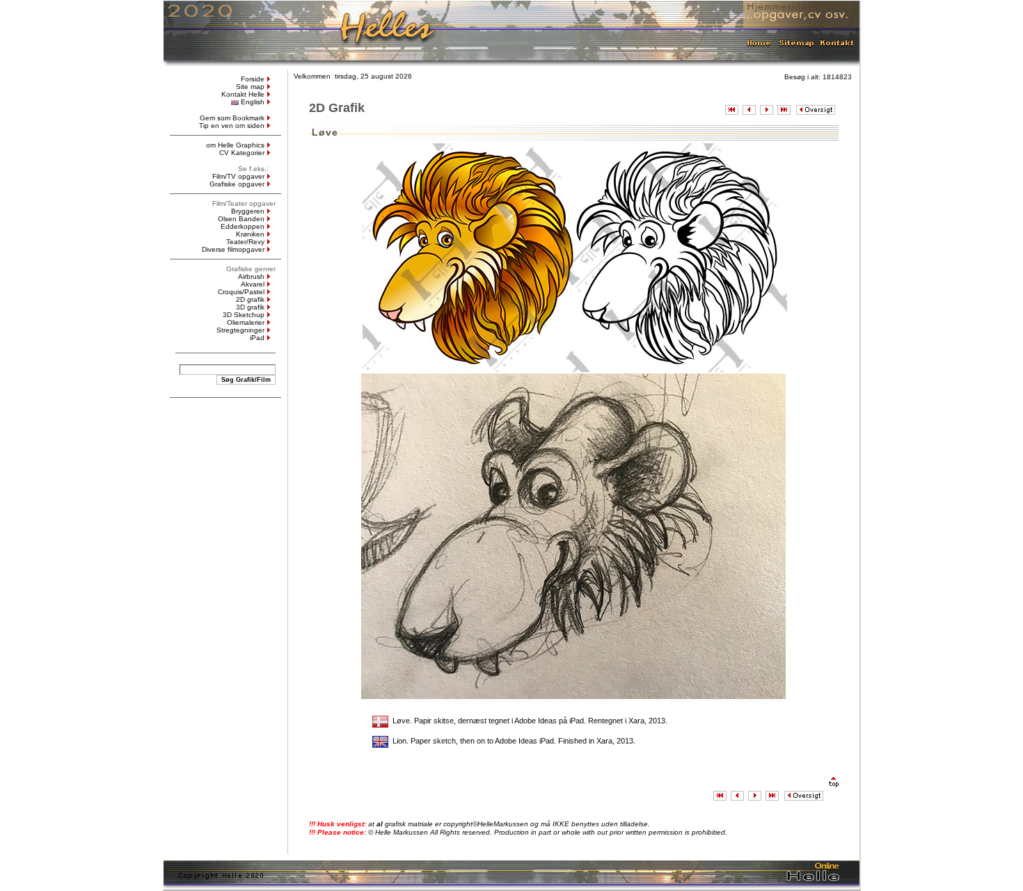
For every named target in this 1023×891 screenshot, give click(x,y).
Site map (250, 86)
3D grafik (250, 307)
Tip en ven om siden (231, 125)
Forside (252, 79)
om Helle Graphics (235, 145)
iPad (257, 338)
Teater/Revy (245, 242)
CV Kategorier (241, 152)
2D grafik (250, 299)
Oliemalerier (245, 322)
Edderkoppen (242, 226)
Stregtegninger (240, 330)
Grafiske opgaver (236, 184)
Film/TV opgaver (238, 176)
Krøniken (250, 234)
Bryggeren (247, 211)
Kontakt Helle (242, 94)
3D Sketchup (243, 315)
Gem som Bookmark (232, 118)
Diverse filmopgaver (233, 249)
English (252, 102)
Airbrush (251, 276)
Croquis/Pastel (241, 292)
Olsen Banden (241, 219)
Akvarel (252, 284)
